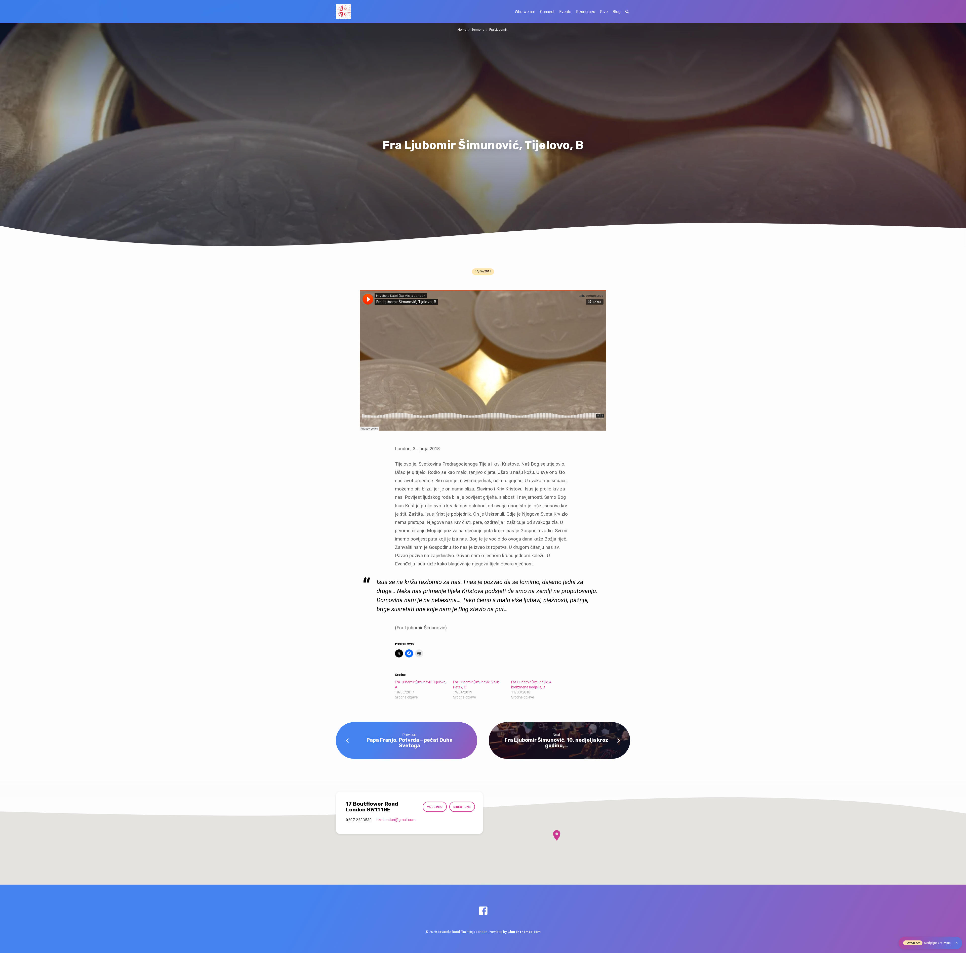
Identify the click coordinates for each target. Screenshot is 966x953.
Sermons (477, 29)
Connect (547, 11)
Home (462, 29)
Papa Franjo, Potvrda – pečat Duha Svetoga (410, 742)
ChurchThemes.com (524, 932)
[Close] (956, 943)
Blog (617, 11)
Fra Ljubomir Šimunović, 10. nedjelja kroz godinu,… (556, 742)
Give (604, 11)
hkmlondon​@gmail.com (396, 819)
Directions (462, 807)
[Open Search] (627, 12)
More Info (434, 807)
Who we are (525, 11)
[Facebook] (483, 911)
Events (565, 11)
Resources (585, 11)
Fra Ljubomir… (499, 29)
